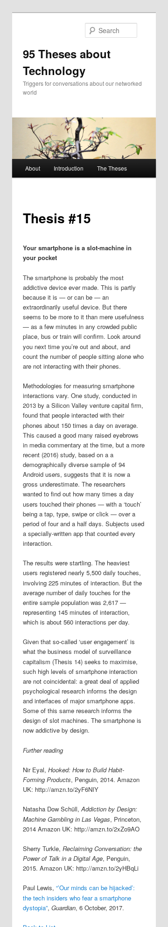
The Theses (112, 168)
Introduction (69, 168)
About (32, 168)
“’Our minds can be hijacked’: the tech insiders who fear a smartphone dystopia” (79, 897)
